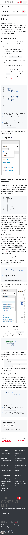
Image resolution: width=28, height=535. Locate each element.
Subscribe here (5, 513)
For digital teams (20, 458)
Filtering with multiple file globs (18, 414)
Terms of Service (14, 429)
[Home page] (2, 7)
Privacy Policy (6, 429)
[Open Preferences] (2, 532)
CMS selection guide (7, 479)
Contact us (18, 486)
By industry (18, 456)
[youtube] (9, 531)
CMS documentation (6, 486)
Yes (7, 425)
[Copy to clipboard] (25, 87)
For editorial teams (20, 465)
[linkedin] (12, 531)
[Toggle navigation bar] (2, 2)
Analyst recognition (20, 483)
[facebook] (5, 531)
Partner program (6, 470)
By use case (18, 453)
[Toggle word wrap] (23, 87)
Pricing (3, 463)
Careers (17, 479)
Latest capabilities (6, 460)
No (13, 425)
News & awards (19, 481)
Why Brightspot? (6, 458)
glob (12, 78)
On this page (5, 15)
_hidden (6, 251)
